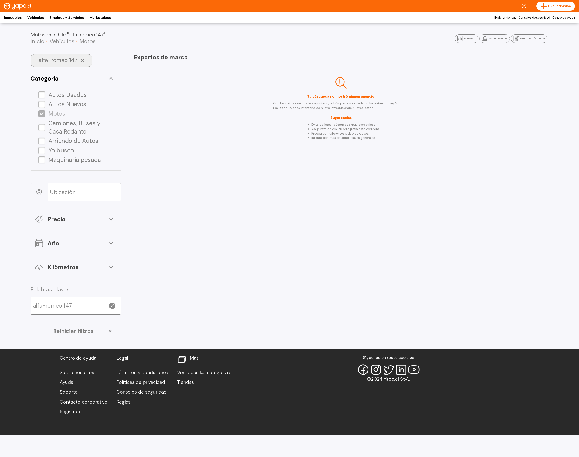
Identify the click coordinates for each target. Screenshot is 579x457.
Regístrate (71, 412)
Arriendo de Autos (73, 141)
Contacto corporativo (83, 402)
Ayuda (66, 382)
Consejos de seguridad (534, 17)
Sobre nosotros (77, 372)
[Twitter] (388, 369)
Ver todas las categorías (203, 372)
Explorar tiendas (505, 17)
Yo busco (61, 150)
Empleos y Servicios (67, 17)
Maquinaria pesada (74, 160)
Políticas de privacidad (140, 382)
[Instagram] (376, 369)
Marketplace (100, 17)
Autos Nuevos (67, 104)
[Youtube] (414, 369)
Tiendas (185, 382)
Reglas (123, 402)
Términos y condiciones (142, 372)
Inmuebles (13, 17)
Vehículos (35, 17)
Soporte (69, 392)
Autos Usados (67, 95)
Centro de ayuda (563, 17)
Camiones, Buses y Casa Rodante (74, 127)
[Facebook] (363, 369)
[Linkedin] (401, 369)
